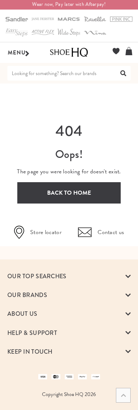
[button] (69, 276)
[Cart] (128, 51)
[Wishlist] (116, 51)
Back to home (69, 192)
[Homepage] (69, 53)
